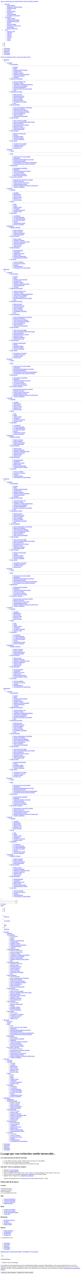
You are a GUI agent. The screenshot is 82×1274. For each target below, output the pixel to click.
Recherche (6, 269)
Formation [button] (9, 63)
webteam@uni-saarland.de (27, 1175)
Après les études (14, 130)
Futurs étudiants (11, 5)
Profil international (15, 247)
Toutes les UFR (11, 31)
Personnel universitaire (19, 233)
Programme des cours (18, 96)
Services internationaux (19, 113)
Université (6, 478)
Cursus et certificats (18, 262)
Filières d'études (11, 18)
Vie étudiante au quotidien (20, 101)
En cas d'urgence (34, 1251)
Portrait (12, 201)
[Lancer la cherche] (16, 901)
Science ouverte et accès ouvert (21, 182)
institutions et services (18, 253)
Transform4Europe (18, 266)
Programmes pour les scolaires (21, 125)
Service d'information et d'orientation (22, 107)
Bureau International (18, 234)
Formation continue (18, 73)
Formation (6, 59)
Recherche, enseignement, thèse (21, 242)
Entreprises (10, 12)
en (4, 44)
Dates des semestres (18, 97)
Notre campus (13, 140)
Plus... (15, 90)
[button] (3, 904)
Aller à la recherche (14, 1)
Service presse (17, 195)
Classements (16, 208)
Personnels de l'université (13, 15)
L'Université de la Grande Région (22, 267)
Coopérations (16, 252)
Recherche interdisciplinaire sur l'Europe (23, 159)
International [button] (10, 226)
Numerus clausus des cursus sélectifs (22, 88)
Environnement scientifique (20, 168)
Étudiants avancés (11, 8)
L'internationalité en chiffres (20, 257)
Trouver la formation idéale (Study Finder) (24, 122)
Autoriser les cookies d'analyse (8, 1272)
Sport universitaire (11, 24)
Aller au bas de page (24, 1)
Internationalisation (18, 250)
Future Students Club (18, 129)
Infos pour (7, 4)
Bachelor (15, 67)
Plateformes (16, 169)
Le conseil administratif (19, 218)
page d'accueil (14, 1170)
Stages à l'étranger (18, 231)
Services (15, 221)
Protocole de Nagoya (18, 181)
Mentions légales (5, 1251)
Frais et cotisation (17, 99)
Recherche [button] (9, 149)
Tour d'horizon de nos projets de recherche (24, 164)
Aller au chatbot (34, 1)
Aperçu (12, 151)
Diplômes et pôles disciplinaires (21, 74)
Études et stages (17, 239)
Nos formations (14, 64)
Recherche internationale (19, 256)
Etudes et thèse (17, 255)
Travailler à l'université (19, 210)
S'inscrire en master (18, 83)
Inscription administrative (19, 87)
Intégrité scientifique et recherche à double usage (25, 185)
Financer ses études (18, 100)
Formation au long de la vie (14, 25)
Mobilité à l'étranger (15, 227)
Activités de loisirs (18, 146)
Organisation (13, 213)
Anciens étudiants (11, 14)
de (4, 43)
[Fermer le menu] (4, 61)
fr (4, 45)
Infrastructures (13, 165)
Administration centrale (19, 223)
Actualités (12, 190)
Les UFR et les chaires (19, 220)
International (7, 688)
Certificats (16, 77)
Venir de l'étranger (14, 236)
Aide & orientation (15, 104)
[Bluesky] (6, 51)
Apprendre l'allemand (18, 240)
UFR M (9, 34)
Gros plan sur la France (19, 263)
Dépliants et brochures (19, 127)
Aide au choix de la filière (20, 120)
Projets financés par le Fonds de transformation (25, 162)
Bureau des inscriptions (19, 109)
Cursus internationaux (19, 76)
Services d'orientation (18, 139)
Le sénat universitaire (18, 217)
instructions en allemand (28, 1174)
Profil (11, 153)
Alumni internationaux (19, 243)
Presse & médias (11, 11)
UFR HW (9, 33)
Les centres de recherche (19, 174)
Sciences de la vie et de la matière (21, 156)
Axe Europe (13, 259)
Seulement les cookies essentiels (25, 1272)
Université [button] (9, 188)
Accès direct (8, 17)
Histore (15, 205)
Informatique (16, 158)
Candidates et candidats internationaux (23, 84)
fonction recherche (13, 1171)
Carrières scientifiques (19, 187)
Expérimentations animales (20, 184)
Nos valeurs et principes (16, 177)
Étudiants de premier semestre (14, 7)
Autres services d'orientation (20, 116)
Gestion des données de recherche (22, 171)
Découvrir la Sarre (18, 126)
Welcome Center (17, 244)
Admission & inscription (13, 20)
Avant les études (14, 117)
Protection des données (16, 1251)
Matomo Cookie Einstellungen (10, 1262)
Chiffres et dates (17, 207)
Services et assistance (18, 224)
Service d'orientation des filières (21, 112)
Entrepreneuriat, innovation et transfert (23, 179)
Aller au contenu (5, 1)
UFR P (9, 38)
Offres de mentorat (18, 114)
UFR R (9, 40)
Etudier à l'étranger (18, 230)
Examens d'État (17, 71)
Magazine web (17, 198)
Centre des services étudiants (20, 110)
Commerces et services (19, 145)
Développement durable (19, 161)
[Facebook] (7, 48)
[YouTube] (7, 50)
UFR (6, 30)
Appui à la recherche (18, 172)
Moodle (9, 22)
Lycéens (9, 10)
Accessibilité (25, 1251)
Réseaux (15, 135)
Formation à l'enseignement (20, 70)
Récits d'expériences (18, 123)
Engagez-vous (17, 148)
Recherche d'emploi (18, 138)
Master (15, 68)
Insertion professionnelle (19, 133)
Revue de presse (17, 200)
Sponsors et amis (17, 211)
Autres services (17, 246)
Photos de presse (17, 197)
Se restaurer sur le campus (20, 143)
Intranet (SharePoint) (12, 28)
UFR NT (9, 37)
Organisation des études (13, 21)
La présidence (16, 216)
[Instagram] (7, 52)
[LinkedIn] (7, 54)
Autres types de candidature (20, 86)
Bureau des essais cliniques (20, 175)
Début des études (17, 94)
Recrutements (10, 27)
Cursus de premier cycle (19, 81)
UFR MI (9, 35)
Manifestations (17, 194)
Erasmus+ (15, 265)
